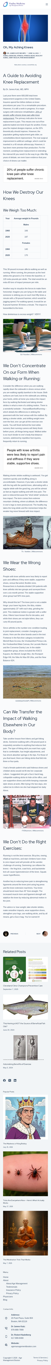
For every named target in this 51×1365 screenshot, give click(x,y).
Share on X (39, 179)
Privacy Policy (12, 1293)
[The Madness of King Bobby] (25, 1117)
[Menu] (47, 4)
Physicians (8, 1297)
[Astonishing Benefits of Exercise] (25, 1047)
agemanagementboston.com (23, 1346)
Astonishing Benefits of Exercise (17, 1064)
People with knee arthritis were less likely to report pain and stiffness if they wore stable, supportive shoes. (26, 456)
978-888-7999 (17, 1330)
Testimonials (11, 1287)
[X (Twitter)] (9, 1080)
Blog (5, 1300)
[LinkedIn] (15, 1080)
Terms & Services (40, 1358)
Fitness (20, 56)
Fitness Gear (29, 56)
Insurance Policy (13, 1290)
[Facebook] (4, 1080)
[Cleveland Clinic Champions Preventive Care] (25, 969)
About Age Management (16, 1283)
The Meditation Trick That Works (16, 1260)
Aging (5, 56)
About (5, 1280)
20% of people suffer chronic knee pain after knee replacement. (25, 173)
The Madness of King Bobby (14, 1144)
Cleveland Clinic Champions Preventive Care (23, 985)
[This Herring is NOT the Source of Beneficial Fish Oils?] (25, 1007)
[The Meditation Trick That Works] (25, 1233)
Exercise (12, 56)
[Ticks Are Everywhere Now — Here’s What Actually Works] (25, 1173)
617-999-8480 (17, 1338)
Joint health (14, 58)
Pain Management (27, 58)
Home (5, 1277)
